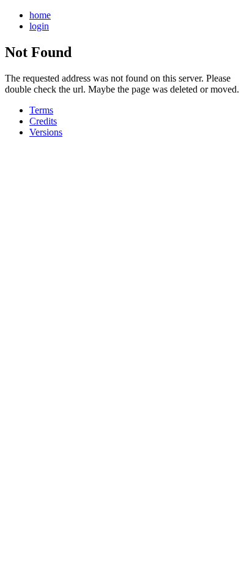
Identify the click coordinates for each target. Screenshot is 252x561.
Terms (41, 110)
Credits (43, 121)
